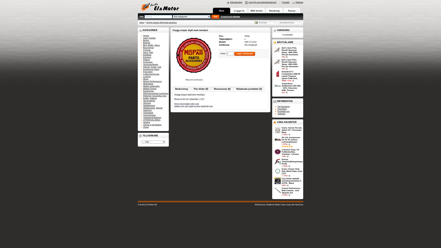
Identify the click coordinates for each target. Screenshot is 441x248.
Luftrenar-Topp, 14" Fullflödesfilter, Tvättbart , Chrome (290, 152)
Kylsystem (148, 72)
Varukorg (274, 10)
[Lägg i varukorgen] (287, 57)
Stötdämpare (149, 105)
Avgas (146, 35)
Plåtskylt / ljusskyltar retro (155, 96)
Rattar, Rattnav (150, 98)
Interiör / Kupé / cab (152, 67)
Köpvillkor (282, 109)
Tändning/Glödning (152, 117)
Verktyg (146, 122)
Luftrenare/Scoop (151, 74)
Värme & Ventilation (152, 125)
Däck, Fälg (148, 52)
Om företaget (284, 106)
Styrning (147, 103)
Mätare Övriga (149, 88)
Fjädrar (146, 60)
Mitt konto (257, 10)
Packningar (148, 91)
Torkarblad (148, 113)
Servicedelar (149, 101)
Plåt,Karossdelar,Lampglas (155, 93)
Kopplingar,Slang (151, 69)
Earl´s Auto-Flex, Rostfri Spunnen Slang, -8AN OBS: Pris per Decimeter (290, 63)
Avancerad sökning (230, 17)
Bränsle (146, 43)
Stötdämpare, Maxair (153, 108)
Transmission (149, 115)
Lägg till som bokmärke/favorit (262, 2)
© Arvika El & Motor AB (147, 205)
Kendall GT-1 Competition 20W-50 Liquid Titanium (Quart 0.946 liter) (291, 75)
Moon (145, 79)
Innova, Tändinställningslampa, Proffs (292, 161)
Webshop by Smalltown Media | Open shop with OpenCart (279, 205)
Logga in (239, 10)
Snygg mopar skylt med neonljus (161, 22)
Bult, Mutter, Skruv (151, 45)
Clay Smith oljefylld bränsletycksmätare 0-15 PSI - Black (292, 181)
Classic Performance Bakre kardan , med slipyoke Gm (291, 190)
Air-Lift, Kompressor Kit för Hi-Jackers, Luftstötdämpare (291, 139)
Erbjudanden (236, 2)
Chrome (147, 50)
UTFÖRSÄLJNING (151, 120)
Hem (221, 10)
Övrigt (146, 127)
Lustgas (147, 76)
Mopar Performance (152, 81)
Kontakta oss (284, 111)
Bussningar (148, 47)
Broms (146, 40)
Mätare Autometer (151, 86)
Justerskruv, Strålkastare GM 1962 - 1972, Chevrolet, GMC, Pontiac (291, 86)
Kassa (291, 10)
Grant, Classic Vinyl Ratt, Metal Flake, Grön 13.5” (292, 171)
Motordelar (148, 84)
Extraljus (147, 57)
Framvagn (148, 62)
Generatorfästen (150, 64)
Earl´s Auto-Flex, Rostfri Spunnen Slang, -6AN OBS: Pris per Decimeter (290, 51)
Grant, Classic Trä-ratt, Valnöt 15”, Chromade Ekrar (292, 130)
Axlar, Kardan (149, 38)
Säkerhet (147, 110)
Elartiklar (147, 55)
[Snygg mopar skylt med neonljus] (194, 77)
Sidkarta (299, 2)
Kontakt (285, 2)
